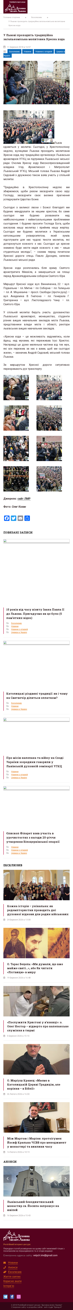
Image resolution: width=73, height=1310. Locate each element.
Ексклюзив (14, 51)
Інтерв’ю (8, 1286)
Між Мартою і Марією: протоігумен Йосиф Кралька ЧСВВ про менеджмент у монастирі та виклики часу (36, 1142)
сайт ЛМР (24, 498)
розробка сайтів (35, 1307)
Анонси (12, 1267)
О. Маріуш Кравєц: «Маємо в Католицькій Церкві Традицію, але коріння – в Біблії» (33, 1084)
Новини (27, 51)
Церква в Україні (19, 632)
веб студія (48, 1307)
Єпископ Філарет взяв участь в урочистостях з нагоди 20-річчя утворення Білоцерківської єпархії (33, 837)
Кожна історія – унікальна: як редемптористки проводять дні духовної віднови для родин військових (38, 910)
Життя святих (12, 1276)
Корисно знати (12, 1281)
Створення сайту (18, 1307)
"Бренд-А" (57, 1307)
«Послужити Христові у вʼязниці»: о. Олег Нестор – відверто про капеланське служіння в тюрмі (38, 1026)
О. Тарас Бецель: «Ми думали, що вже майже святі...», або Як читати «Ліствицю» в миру (35, 968)
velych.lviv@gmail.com (45, 1255)
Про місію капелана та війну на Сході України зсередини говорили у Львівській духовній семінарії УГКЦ (34, 762)
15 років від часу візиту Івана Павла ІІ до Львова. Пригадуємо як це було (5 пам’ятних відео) (35, 614)
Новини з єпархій (43, 51)
